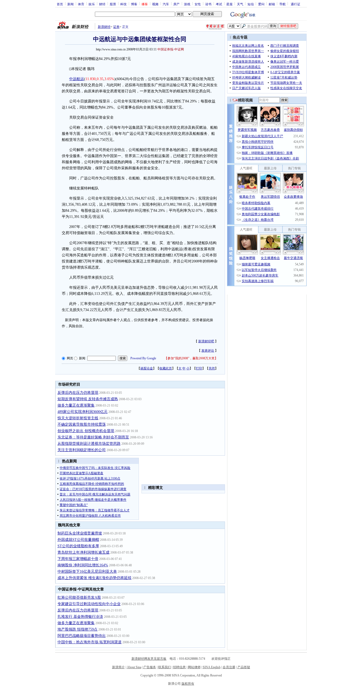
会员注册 (229, 667)
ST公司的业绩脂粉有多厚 (78, 546)
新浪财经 (104, 27)
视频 (155, 4)
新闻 (70, 4)
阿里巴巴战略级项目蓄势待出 (82, 636)
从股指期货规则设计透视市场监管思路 (89, 444)
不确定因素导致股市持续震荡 (82, 424)
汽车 (166, 4)
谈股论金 (146, 368)
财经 (102, 4)
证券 (116, 27)
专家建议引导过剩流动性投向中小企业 (89, 604)
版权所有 (188, 683)
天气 (240, 4)
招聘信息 (179, 667)
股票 (113, 4)
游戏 (187, 4)
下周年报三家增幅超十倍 (78, 559)
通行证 (295, 4)
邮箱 (272, 4)
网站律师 (194, 667)
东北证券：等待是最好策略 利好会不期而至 (93, 437)
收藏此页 (165, 368)
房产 (176, 4)
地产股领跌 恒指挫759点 (78, 629)
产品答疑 (243, 667)
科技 (123, 4)
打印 (199, 368)
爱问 (261, 4)
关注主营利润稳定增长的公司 (82, 450)
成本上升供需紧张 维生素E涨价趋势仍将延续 (94, 578)
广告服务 (149, 667)
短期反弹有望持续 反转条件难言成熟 (88, 399)
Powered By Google (143, 358)
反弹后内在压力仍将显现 (78, 393)
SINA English (211, 667)
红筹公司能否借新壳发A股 (79, 598)
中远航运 (76, 79)
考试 (219, 4)
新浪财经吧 (206, 341)
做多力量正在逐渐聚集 (76, 405)
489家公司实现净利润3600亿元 (83, 412)
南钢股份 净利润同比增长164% (83, 565)
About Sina (134, 667)
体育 (81, 4)
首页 (60, 4)
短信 (251, 4)
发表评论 (207, 350)
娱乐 (92, 4)
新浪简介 (118, 667)
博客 (134, 4)
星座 (229, 4)
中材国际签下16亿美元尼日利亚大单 (87, 571)
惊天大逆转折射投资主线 (78, 418)
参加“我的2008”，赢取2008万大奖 (191, 358)
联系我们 (164, 667)
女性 (198, 4)
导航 (282, 4)
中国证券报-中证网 (170, 49)
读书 (208, 4)
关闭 (212, 368)
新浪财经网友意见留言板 (148, 659)
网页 (70, 358)
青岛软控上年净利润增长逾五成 (83, 552)
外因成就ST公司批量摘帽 (78, 540)
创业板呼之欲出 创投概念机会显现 (86, 431)
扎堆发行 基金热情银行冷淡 (80, 617)
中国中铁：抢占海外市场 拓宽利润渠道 (90, 642)
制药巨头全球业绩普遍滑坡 (80, 533)
